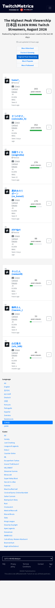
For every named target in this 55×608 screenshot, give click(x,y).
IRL (5, 457)
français (7, 404)
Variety (7, 439)
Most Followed (28, 65)
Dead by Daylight (11, 525)
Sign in (51, 565)
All (5, 383)
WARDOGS (8, 535)
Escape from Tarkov (11, 460)
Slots (6, 517)
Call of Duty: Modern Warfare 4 (15, 539)
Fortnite (7, 485)
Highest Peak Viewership (27, 57)
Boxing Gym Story (11, 500)
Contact (41, 564)
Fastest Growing (27, 52)
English (7, 387)
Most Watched (28, 48)
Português (8, 408)
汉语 (6, 401)
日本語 (7, 422)
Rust (5, 503)
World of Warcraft (10, 510)
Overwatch (8, 507)
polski (6, 426)
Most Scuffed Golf (10, 489)
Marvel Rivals (9, 514)
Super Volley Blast (11, 478)
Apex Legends (9, 528)
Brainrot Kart (9, 543)
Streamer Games (10, 471)
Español (7, 412)
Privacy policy (13, 565)
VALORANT (8, 468)
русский (7, 394)
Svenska (7, 415)
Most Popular (27, 61)
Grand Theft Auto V (11, 464)
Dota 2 (6, 450)
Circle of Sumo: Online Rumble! (16, 492)
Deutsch (7, 397)
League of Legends (11, 446)
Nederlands (8, 419)
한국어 (7, 390)
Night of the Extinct (11, 546)
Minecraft (8, 475)
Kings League (9, 521)
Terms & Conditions (27, 565)
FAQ (3, 564)
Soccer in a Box (10, 482)
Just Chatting (9, 442)
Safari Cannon (9, 496)
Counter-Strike (9, 453)
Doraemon (8, 532)
